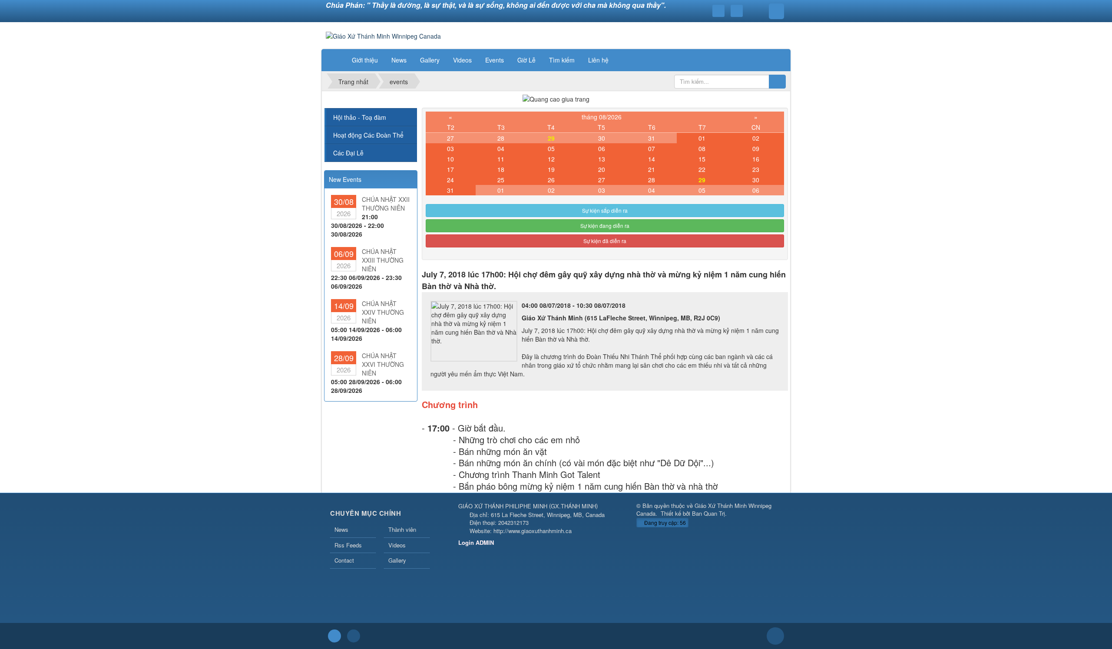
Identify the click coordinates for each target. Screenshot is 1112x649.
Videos (397, 545)
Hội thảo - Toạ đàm (359, 117)
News (341, 529)
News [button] (399, 60)
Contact (344, 560)
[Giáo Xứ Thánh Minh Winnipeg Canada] (383, 35)
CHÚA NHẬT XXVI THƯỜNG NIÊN (383, 364)
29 (551, 138)
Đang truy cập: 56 (664, 522)
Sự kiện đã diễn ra (604, 240)
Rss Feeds (348, 545)
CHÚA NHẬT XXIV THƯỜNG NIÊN (383, 312)
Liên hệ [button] (598, 60)
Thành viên (402, 529)
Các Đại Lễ (348, 152)
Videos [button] (462, 60)
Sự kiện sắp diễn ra (605, 210)
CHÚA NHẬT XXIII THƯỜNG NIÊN (383, 260)
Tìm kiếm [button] (562, 60)
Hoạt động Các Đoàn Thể (368, 135)
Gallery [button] (430, 60)
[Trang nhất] (334, 60)
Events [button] (494, 60)
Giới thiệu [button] (365, 60)
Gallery (397, 560)
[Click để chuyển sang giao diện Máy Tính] (353, 635)
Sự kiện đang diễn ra (604, 225)
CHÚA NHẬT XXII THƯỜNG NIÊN (386, 203)
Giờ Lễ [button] (526, 60)
